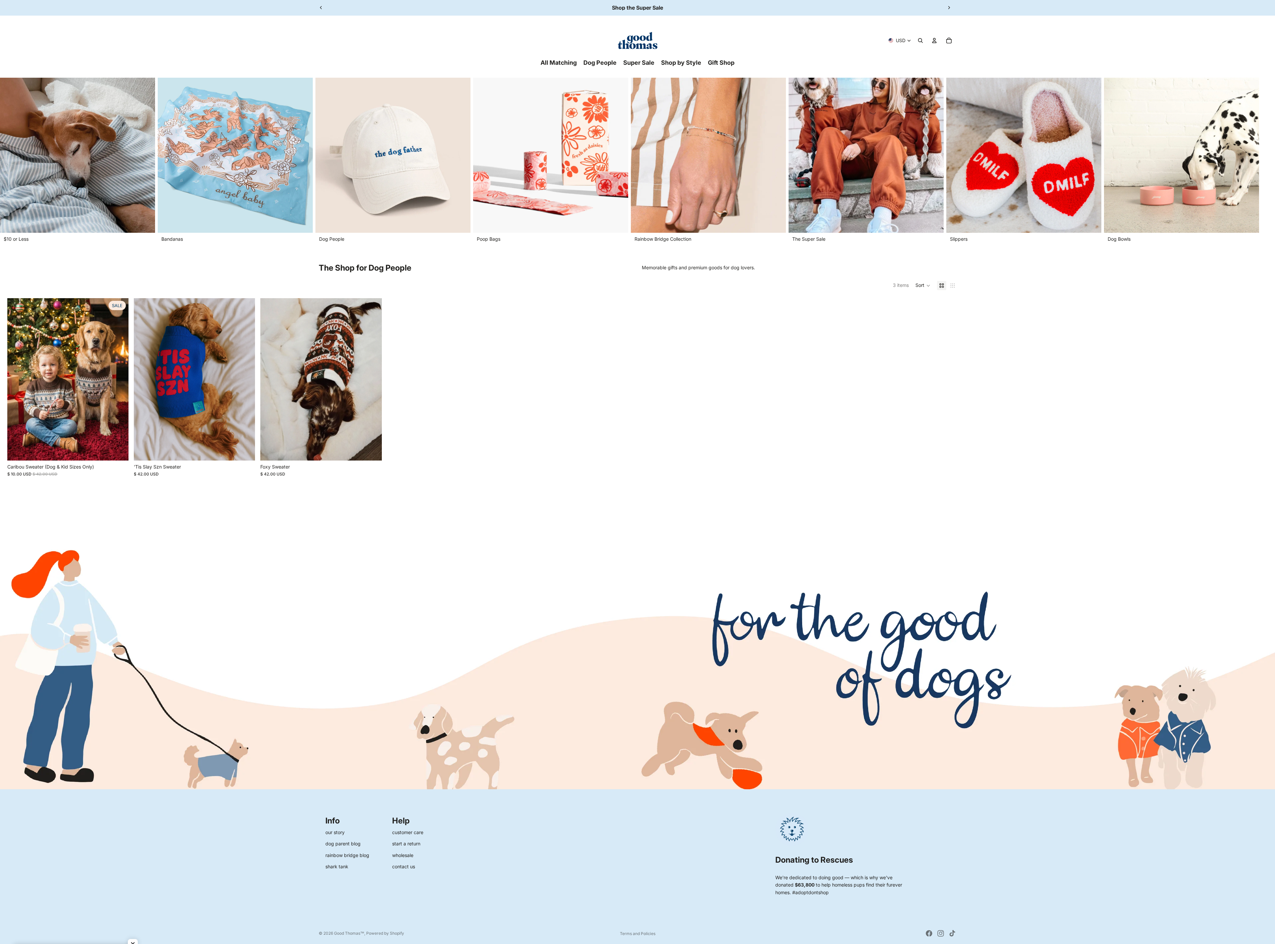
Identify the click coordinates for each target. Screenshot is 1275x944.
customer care (407, 832)
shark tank (336, 866)
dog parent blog (343, 843)
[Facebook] (929, 933)
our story (335, 832)
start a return (406, 843)
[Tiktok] (952, 933)
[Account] (934, 40)
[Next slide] (949, 7)
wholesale (402, 855)
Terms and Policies (637, 933)
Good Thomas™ (349, 933)
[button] (922, 285)
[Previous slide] (321, 7)
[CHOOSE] (118, 450)
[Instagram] (941, 933)
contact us (403, 866)
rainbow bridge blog (347, 855)
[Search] (920, 40)
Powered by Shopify (385, 933)
